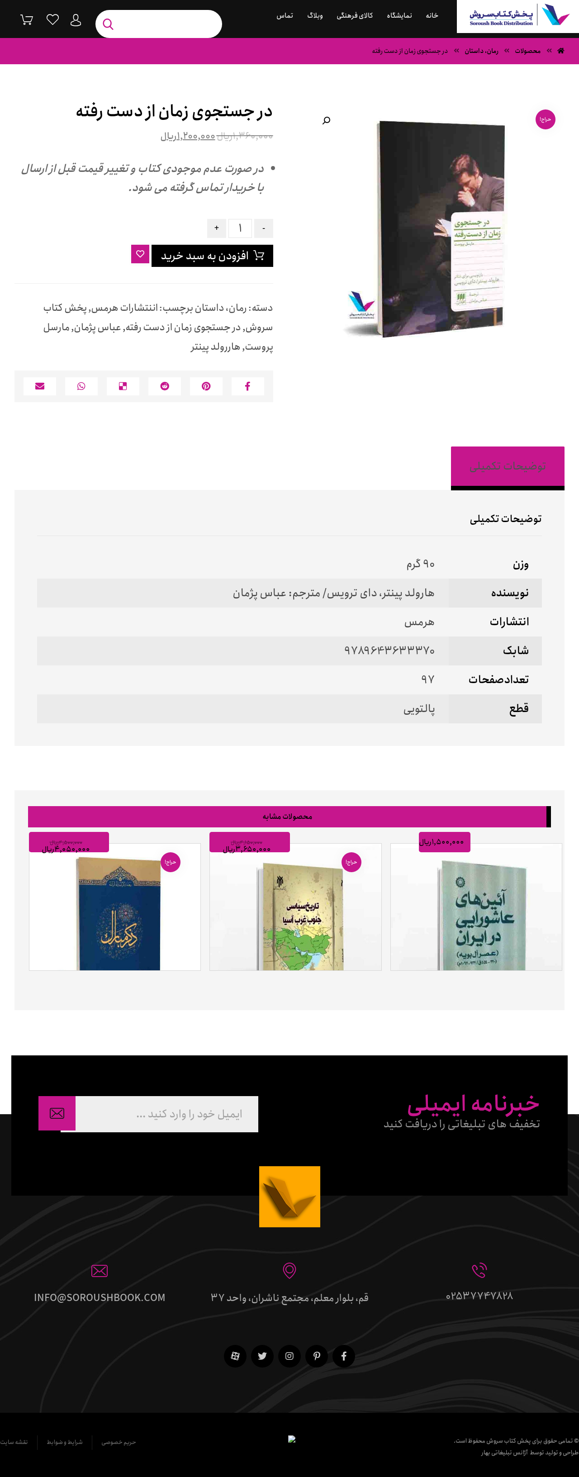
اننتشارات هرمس (124, 308)
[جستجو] (110, 24)
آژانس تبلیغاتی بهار (504, 1453)
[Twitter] (262, 1356)
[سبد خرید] (20, 19)
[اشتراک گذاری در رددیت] (164, 386)
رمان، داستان (221, 308)
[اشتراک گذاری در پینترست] (206, 386)
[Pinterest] (316, 1356)
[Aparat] (235, 1356)
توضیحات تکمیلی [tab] (507, 466)
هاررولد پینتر (216, 347)
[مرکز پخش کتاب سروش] (518, 16)
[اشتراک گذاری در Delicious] (123, 386)
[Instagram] (289, 1356)
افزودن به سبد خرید (205, 256)
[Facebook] (343, 1356)
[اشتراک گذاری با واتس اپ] (81, 386)
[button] (326, 120)
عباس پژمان (97, 327)
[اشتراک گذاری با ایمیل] (40, 386)
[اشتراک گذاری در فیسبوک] (248, 386)
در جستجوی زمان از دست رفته (183, 327)
